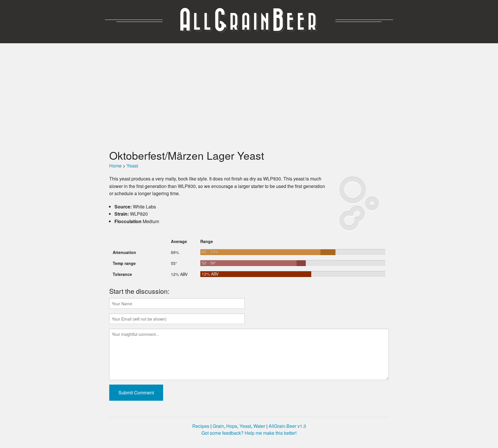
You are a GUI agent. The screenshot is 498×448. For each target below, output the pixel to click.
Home (115, 165)
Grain (218, 426)
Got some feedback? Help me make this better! (249, 433)
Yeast (132, 165)
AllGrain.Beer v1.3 (287, 426)
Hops (231, 426)
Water (259, 426)
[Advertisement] (249, 96)
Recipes (200, 426)
